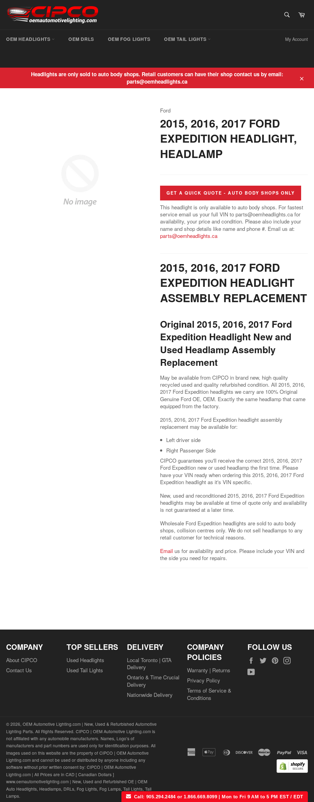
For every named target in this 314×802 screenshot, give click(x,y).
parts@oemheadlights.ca (188, 235)
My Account (296, 39)
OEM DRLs (81, 39)
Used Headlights (85, 660)
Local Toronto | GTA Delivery (149, 663)
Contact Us (19, 670)
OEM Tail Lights (186, 39)
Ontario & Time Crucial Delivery (153, 680)
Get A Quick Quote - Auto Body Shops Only (231, 193)
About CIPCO (21, 660)
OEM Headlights (29, 39)
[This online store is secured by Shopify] (292, 770)
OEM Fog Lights (129, 39)
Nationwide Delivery (150, 694)
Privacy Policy (203, 680)
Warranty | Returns (208, 670)
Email (166, 551)
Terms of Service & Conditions (209, 693)
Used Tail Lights (85, 670)
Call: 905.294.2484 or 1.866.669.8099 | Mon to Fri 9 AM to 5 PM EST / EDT (217, 796)
